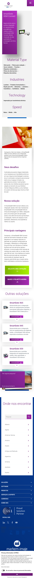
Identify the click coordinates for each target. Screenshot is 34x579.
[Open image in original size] (8, 5)
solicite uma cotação (17, 269)
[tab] (17, 483)
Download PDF (15, 316)
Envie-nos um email (7, 386)
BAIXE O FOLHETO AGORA (17, 279)
